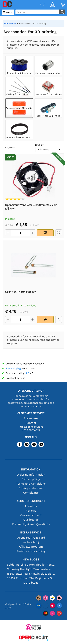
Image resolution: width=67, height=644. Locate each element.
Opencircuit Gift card (31, 537)
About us (31, 506)
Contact (30, 422)
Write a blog (31, 542)
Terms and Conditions (31, 483)
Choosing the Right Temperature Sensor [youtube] (31, 569)
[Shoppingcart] (60, 4)
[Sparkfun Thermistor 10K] (33, 265)
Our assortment (31, 515)
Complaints (30, 492)
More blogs (30, 582)
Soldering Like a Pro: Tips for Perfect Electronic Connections (31, 564)
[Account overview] (49, 4)
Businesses (31, 418)
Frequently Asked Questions (31, 524)
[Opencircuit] (33, 637)
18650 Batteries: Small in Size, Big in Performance (31, 573)
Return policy (31, 479)
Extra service (30, 532)
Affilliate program (31, 546)
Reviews (31, 510)
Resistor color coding (30, 551)
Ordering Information (31, 474)
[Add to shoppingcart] (45, 232)
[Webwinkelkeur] (33, 627)
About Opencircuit (30, 501)
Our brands (30, 519)
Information (31, 469)
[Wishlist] (39, 4)
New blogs (31, 559)
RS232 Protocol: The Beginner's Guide (31, 578)
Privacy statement (31, 488)
